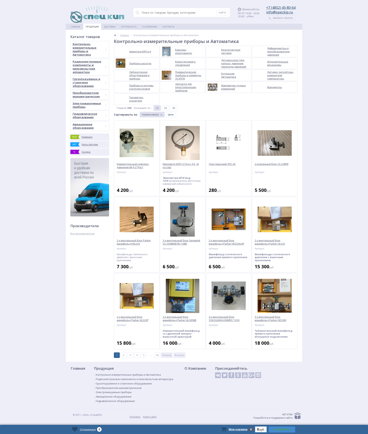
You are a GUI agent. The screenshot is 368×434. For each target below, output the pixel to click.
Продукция (92, 26)
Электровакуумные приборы (87, 105)
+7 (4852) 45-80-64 (281, 7)
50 (157, 355)
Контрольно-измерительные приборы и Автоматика (84, 49)
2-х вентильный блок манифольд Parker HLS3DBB (179, 318)
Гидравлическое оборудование (85, 115)
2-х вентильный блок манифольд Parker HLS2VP (133, 318)
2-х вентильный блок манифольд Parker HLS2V (270, 242)
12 (157, 108)
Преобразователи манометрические (86, 94)
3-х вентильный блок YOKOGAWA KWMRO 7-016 (224, 318)
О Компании (149, 26)
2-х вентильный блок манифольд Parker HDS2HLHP (226, 242)
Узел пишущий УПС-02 (222, 164)
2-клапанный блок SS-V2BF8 (271, 164)
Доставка (109, 26)
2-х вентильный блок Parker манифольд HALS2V (134, 242)
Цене (171, 114)
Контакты (168, 26)
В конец (179, 355)
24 (165, 108)
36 (173, 108)
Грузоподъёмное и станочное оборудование (86, 82)
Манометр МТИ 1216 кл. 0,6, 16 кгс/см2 (181, 165)
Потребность (129, 26)
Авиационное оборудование (83, 126)
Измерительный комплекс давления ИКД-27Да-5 (133, 165)
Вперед (166, 355)
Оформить (282, 429)
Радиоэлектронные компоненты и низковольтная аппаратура (87, 67)
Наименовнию (150, 114)
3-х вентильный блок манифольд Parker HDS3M (270, 318)
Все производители (82, 233)
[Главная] (115, 35)
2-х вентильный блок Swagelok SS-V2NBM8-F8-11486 (181, 242)
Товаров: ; (124, 108)
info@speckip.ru (279, 12)
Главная (75, 26)
